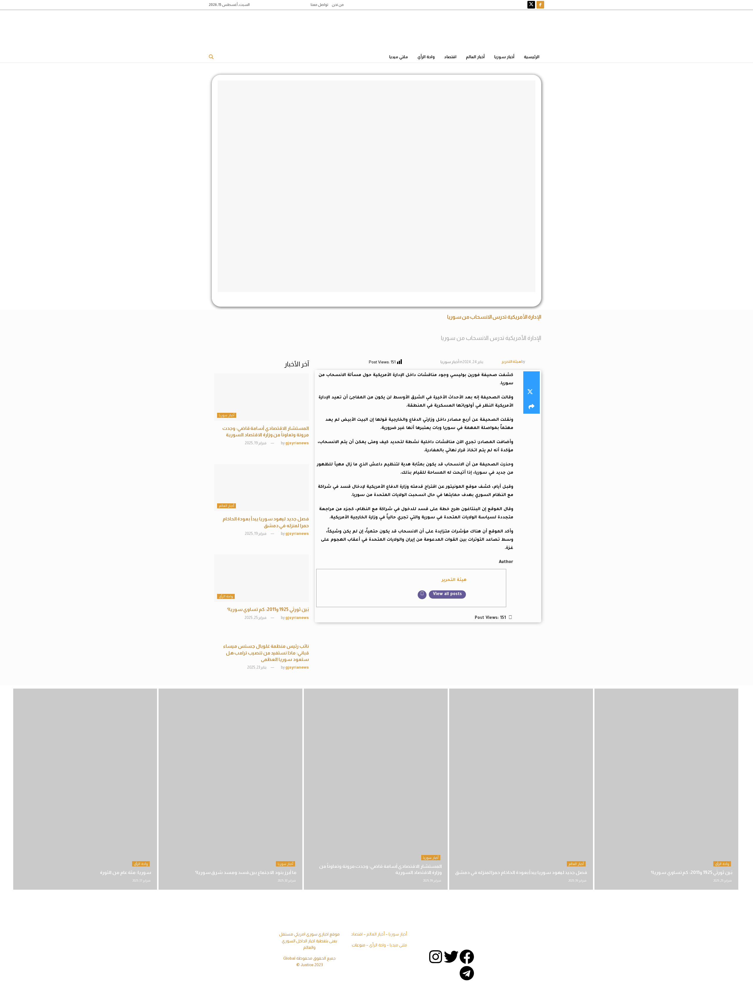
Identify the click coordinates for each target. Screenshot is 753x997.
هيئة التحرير (511, 361)
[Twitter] (451, 956)
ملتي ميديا (398, 56)
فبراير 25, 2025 (255, 617)
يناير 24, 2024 (472, 362)
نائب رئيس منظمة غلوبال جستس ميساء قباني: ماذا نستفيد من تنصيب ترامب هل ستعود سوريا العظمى (266, 653)
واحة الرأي (426, 56)
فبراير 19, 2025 (256, 443)
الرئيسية (531, 56)
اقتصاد (450, 56)
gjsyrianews (297, 443)
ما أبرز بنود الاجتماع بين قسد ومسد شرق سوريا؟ (245, 872)
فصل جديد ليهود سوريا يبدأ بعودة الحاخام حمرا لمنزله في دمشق (521, 872)
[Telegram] (466, 973)
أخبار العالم (475, 56)
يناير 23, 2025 (257, 667)
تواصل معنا (319, 5)
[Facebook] (466, 956)
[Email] (422, 594)
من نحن (338, 5)
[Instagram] (435, 956)
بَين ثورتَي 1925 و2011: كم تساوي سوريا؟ (268, 609)
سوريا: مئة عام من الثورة (125, 872)
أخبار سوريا (504, 56)
